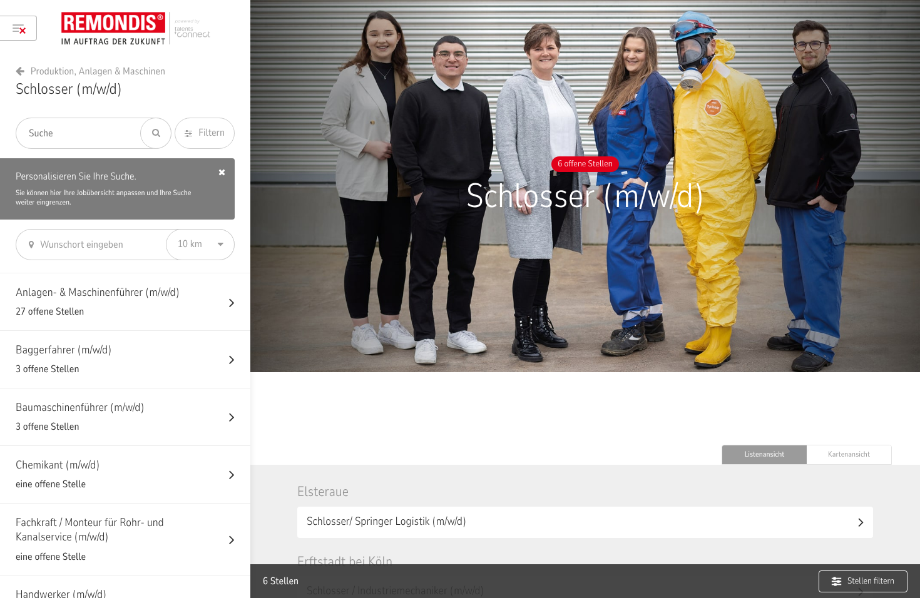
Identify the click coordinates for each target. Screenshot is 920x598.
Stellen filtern (870, 581)
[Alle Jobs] (18, 28)
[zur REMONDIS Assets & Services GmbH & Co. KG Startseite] (141, 28)
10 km (190, 244)
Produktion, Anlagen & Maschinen (98, 71)
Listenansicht (765, 455)
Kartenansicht (849, 455)
